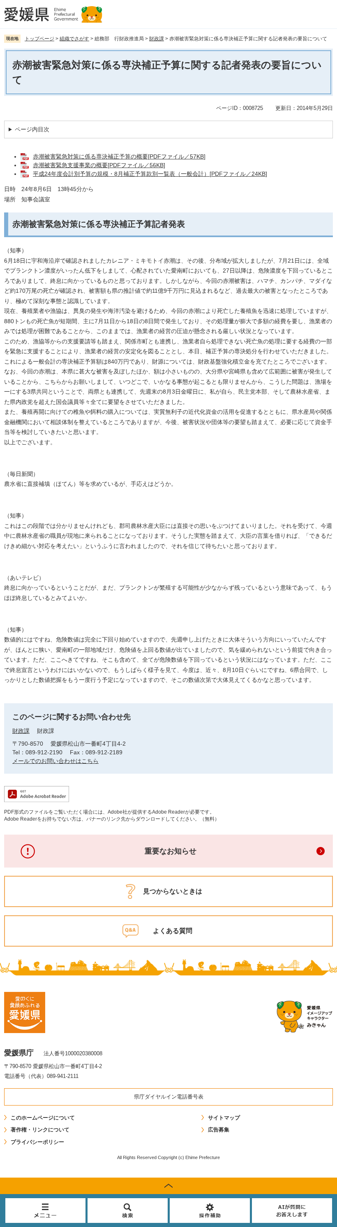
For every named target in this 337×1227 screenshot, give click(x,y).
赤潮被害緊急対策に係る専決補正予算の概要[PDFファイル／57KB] (119, 156)
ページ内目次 (32, 129)
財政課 (156, 39)
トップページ (39, 39)
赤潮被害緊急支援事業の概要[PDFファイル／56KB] (99, 165)
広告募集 (218, 1130)
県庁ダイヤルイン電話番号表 (168, 1097)
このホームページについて (43, 1118)
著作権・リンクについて (40, 1130)
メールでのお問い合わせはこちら (55, 761)
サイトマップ (224, 1118)
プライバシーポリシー (37, 1142)
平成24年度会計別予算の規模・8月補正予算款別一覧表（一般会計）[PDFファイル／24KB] (150, 173)
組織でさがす (74, 39)
